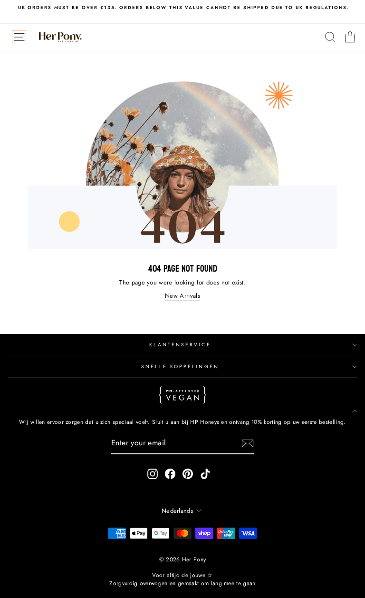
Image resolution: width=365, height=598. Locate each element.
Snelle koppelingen (180, 366)
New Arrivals (182, 296)
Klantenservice (180, 344)
